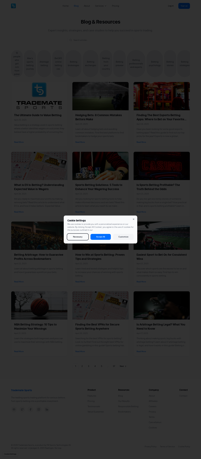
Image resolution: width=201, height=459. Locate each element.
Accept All (100, 237)
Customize (123, 237)
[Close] (133, 219)
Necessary (77, 237)
